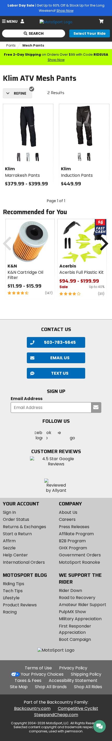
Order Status (16, 519)
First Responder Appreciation (75, 629)
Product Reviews (20, 605)
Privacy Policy (73, 668)
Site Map (19, 687)
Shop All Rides (88, 687)
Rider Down (70, 591)
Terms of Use (38, 668)
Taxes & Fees (28, 680)
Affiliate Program (76, 534)
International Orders (24, 562)
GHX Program (73, 548)
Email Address (26, 399)
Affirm (9, 541)
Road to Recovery (77, 598)
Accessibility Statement (73, 680)
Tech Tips (13, 591)
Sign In (9, 512)
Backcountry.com (32, 708)
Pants (11, 45)
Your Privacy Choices (42, 674)
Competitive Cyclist (78, 708)
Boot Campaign (75, 639)
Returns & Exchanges (24, 527)
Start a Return (17, 534)
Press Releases (74, 527)
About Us (68, 512)
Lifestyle (11, 598)
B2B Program (72, 541)
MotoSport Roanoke (79, 562)
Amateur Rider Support (82, 605)
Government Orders (80, 555)
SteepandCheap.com (56, 715)
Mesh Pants (33, 45)
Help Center (15, 555)
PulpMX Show (72, 612)
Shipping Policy (86, 674)
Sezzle (9, 548)
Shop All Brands (51, 687)
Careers (67, 519)
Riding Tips (13, 584)
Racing (10, 612)
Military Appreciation (80, 619)
